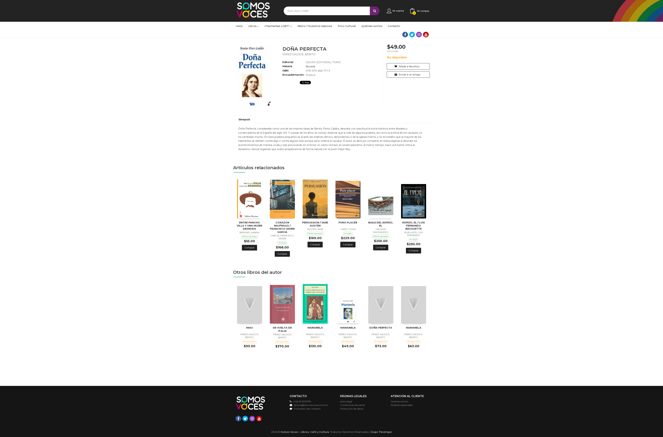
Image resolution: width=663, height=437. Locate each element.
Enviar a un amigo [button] (409, 74)
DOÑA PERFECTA (380, 327)
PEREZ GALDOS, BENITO (298, 54)
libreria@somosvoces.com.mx (311, 405)
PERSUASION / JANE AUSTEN (315, 224)
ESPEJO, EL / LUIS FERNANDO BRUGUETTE (413, 225)
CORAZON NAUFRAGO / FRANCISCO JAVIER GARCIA (282, 227)
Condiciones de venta (352, 405)
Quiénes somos (399, 401)
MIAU (249, 327)
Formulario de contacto (307, 408)
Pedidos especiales (402, 405)
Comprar (249, 247)
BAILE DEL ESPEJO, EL (380, 224)
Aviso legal (346, 401)
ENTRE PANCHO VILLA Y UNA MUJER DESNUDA (249, 225)
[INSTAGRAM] (419, 34)
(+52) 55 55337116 (302, 401)
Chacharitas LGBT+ (277, 26)
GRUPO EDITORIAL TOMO (323, 62)
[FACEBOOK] (405, 34)
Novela (310, 66)
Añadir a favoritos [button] (408, 66)
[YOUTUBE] (426, 34)
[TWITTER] (412, 34)
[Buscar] (374, 11)
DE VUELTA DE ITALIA (282, 329)
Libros (252, 26)
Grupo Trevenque (381, 432)
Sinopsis (244, 119)
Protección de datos (351, 408)
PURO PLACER (348, 222)
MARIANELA (315, 327)
